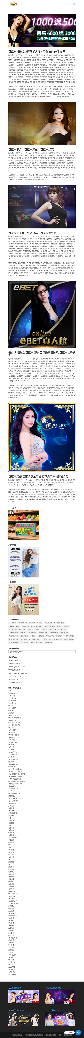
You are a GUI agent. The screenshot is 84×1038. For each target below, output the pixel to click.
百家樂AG (45, 60)
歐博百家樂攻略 (53, 366)
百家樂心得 (63, 67)
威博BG (50, 364)
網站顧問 (11, 713)
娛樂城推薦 (54, 58)
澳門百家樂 (20, 369)
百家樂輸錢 (68, 80)
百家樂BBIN (61, 60)
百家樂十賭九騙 (28, 62)
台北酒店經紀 (12, 754)
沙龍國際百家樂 (13, 633)
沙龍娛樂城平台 (13, 636)
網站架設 (11, 762)
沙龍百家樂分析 (46, 639)
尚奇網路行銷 (12, 813)
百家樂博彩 (56, 62)
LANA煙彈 (11, 740)
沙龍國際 (44, 629)
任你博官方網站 (51, 361)
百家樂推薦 (70, 70)
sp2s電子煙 (12, 698)
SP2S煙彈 (11, 732)
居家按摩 (11, 943)
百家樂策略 (62, 75)
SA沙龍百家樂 (25, 626)
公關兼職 (11, 857)
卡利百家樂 (14, 364)
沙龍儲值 (37, 629)
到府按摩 (11, 945)
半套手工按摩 (12, 916)
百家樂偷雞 (22, 239)
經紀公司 (11, 816)
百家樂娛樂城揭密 (39, 65)
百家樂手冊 (51, 70)
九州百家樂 (41, 58)
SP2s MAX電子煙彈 (14, 718)
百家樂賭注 (36, 80)
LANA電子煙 (12, 957)
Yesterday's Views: (14, 667)
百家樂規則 (21, 77)
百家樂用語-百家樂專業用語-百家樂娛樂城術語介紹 (38, 476)
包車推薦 (11, 820)
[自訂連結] (78, 1032)
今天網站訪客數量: (14, 663)
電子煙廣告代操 (13, 764)
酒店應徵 (11, 852)
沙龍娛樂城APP (32, 633)
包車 (9, 818)
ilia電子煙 (11, 710)
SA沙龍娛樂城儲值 (14, 626)
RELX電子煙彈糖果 (14, 725)
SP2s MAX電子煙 (13, 715)
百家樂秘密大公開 (52, 75)
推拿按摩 (11, 808)
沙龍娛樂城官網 (64, 633)
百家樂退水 (25, 82)
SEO (9, 845)
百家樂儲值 (18, 62)
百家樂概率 (28, 72)
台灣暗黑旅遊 (12, 811)
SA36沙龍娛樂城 (30, 623)
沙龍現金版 (40, 636)
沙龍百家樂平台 (13, 642)
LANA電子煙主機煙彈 (15, 771)
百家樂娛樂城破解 (52, 65)
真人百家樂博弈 (23, 381)
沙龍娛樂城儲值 (53, 633)
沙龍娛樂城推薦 (24, 636)
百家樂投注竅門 (61, 70)
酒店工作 (11, 911)
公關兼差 (11, 855)
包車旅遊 (11, 833)
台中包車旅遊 (12, 874)
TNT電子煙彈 (12, 837)
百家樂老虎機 (12, 77)
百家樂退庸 (17, 82)
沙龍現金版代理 (50, 636)
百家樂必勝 (12, 70)
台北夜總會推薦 (13, 903)
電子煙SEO (11, 767)
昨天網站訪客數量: (14, 670)
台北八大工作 (12, 752)
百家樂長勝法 (41, 82)
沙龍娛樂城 (23, 633)
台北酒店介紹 (12, 901)
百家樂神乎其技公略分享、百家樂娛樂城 (32, 233)
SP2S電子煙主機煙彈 (15, 776)
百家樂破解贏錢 (41, 75)
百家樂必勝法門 (42, 70)
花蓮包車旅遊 (12, 869)
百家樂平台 (55, 67)
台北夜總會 (12, 896)
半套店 (10, 921)
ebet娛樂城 (33, 58)
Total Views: (12, 679)
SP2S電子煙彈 (13, 728)
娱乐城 (61, 58)
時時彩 (37, 366)
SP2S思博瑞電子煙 (14, 794)
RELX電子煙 (12, 703)
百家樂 (37, 55)
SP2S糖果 (11, 796)
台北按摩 (11, 918)
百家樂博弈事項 (47, 62)
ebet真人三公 (15, 361)
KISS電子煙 (12, 701)
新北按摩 (11, 940)
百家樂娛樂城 (28, 65)
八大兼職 (11, 747)
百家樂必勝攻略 (21, 70)
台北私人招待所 (13, 801)
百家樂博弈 (37, 62)
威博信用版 (69, 364)
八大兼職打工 (12, 693)
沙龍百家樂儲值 (36, 639)
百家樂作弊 (69, 60)
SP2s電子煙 (12, 720)
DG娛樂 (45, 359)
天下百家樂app (42, 364)
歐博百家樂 (67, 58)
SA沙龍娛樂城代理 (59, 623)
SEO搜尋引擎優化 (14, 759)
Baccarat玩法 (45, 55)
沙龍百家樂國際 (57, 639)
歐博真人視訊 (69, 366)
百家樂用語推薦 (56, 249)
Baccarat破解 (15, 58)
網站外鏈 (11, 867)
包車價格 (11, 823)
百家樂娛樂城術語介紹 (65, 65)
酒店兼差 (11, 850)
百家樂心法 (71, 67)
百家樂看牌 (15, 75)
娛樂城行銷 (12, 891)
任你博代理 (31, 361)
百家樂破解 (31, 75)
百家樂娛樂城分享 (34, 158)
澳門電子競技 (36, 369)
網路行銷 (11, 757)
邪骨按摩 (11, 906)
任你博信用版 (40, 361)
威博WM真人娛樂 (59, 364)
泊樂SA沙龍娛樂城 (16, 55)
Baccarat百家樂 (55, 55)
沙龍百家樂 (18, 155)
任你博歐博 (60, 361)
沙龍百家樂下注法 (69, 636)
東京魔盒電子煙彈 (14, 737)
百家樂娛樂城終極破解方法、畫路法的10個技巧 (36, 51)
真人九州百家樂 (67, 378)
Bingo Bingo (38, 359)
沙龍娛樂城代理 (43, 633)
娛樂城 (48, 58)
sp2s (9, 691)
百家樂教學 (20, 72)
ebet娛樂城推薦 (62, 359)
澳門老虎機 (28, 369)
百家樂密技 (22, 67)
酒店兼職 (11, 745)
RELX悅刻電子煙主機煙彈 (16, 774)
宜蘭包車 (11, 879)
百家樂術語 (58, 168)
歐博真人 (61, 366)
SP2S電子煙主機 (13, 735)
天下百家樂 (33, 364)
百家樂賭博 (37, 77)
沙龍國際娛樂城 (62, 629)
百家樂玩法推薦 (53, 72)
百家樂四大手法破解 (67, 62)
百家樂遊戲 (33, 82)
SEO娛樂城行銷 (13, 894)
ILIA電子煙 (11, 696)
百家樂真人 (23, 75)
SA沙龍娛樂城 (48, 623)
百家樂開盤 (50, 82)
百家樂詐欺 (29, 77)
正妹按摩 (11, 923)
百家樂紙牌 (70, 75)
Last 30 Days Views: (15, 673)
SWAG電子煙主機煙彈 (15, 769)
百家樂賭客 (33, 253)
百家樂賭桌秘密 (27, 80)
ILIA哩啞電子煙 (13, 789)
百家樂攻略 (12, 72)
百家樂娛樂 (20, 65)
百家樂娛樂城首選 (19, 160)
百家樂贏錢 (52, 80)
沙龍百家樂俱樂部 (25, 639)
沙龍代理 (30, 629)
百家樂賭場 (64, 77)
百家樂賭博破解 (47, 77)
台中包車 (11, 884)
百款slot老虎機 (70, 82)
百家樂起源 (60, 80)
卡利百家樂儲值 (24, 364)
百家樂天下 (12, 65)
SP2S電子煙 (12, 706)
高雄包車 (11, 877)
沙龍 (24, 629)
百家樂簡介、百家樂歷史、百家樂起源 (31, 149)
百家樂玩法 (44, 72)
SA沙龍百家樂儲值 (36, 626)
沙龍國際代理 (52, 629)
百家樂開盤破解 (60, 82)
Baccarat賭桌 (24, 58)
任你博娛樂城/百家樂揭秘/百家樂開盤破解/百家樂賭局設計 (41, 354)
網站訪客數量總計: (14, 682)
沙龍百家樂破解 (31, 60)
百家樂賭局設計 (16, 80)
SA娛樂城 (39, 623)
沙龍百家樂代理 (13, 639)
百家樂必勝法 (31, 70)
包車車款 (11, 828)
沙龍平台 (33, 636)
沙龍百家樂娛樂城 (19, 60)
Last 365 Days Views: (15, 676)
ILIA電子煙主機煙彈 (14, 779)
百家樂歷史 (36, 72)
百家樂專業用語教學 (44, 67)
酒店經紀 (11, 749)
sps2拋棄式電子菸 (14, 723)
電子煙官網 (12, 786)
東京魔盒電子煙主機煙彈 (16, 784)
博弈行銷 (11, 889)
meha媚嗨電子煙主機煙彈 (16, 781)
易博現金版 (30, 366)
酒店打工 (11, 933)
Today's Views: (13, 660)
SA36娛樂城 (21, 623)
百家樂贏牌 (44, 80)
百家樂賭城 (56, 77)
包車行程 (11, 830)
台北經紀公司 (12, 938)
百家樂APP (52, 60)
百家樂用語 (62, 72)
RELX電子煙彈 (13, 742)
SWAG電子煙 (12, 798)
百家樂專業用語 (32, 67)
